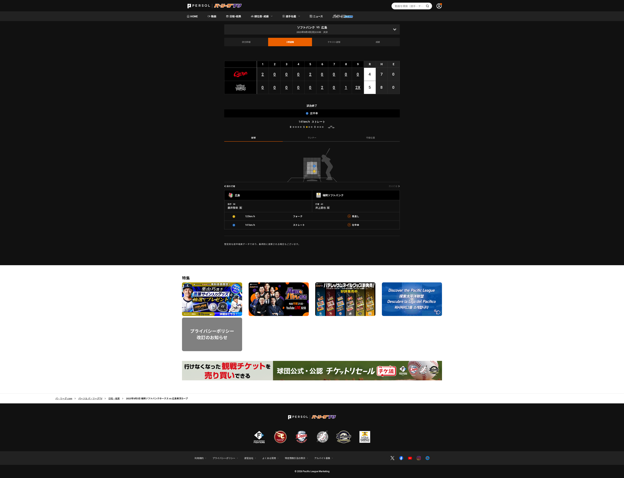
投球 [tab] (253, 137)
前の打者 (231, 186)
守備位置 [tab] (370, 137)
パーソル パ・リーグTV (90, 398)
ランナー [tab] (312, 137)
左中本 (355, 224)
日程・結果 (114, 398)
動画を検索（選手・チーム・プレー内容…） (413, 6)
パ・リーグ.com (63, 398)
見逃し (355, 216)
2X (357, 87)
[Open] (395, 29)
